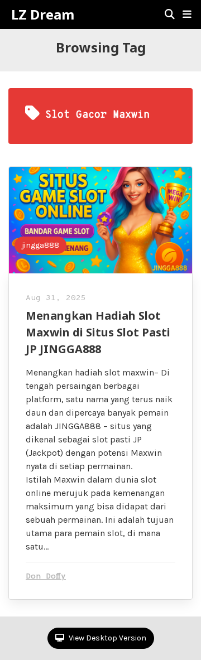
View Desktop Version (106, 638)
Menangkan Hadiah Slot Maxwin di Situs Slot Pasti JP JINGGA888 (98, 332)
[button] (187, 14)
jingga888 (40, 245)
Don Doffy (46, 576)
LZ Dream (42, 14)
